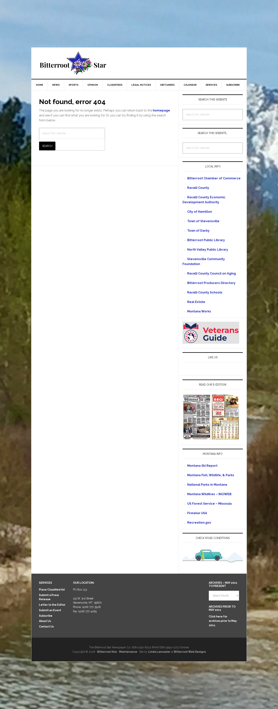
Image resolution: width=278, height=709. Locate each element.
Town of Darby (198, 230)
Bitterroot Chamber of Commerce (214, 178)
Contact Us (46, 626)
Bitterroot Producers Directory (211, 283)
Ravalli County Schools (204, 292)
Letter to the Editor (52, 604)
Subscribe (45, 615)
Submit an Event (50, 610)
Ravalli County (198, 188)
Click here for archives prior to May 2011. (223, 621)
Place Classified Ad (52, 589)
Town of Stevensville (203, 221)
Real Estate (196, 302)
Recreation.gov (199, 522)
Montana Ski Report (202, 465)
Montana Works (199, 311)
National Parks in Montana (207, 484)
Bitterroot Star (139, 63)
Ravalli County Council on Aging (211, 273)
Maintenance (128, 651)
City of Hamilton (199, 211)
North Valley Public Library (207, 249)
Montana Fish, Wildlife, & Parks (210, 475)
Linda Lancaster (159, 651)
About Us (45, 621)
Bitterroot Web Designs (190, 651)
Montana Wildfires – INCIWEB (209, 494)
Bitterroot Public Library (206, 240)
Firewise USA (197, 513)
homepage (161, 110)
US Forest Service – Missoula (209, 503)
